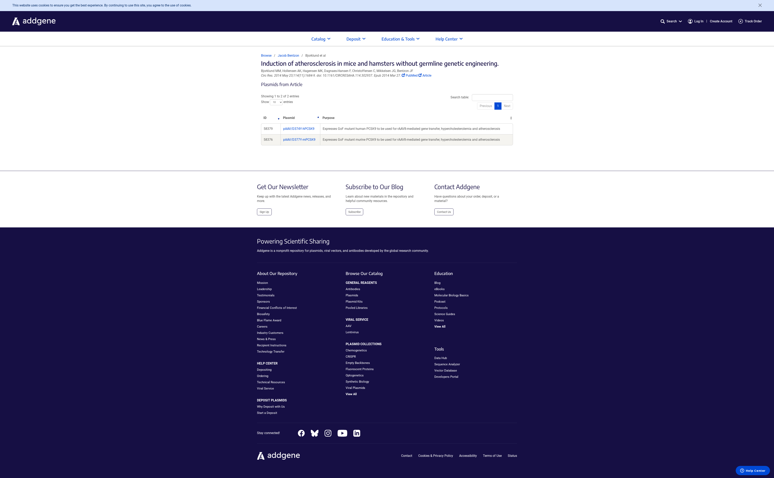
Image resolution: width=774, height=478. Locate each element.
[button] (671, 21)
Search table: (459, 97)
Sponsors (263, 301)
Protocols (441, 308)
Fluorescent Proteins (360, 369)
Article (426, 75)
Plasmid (289, 118)
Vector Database (445, 370)
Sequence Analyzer (447, 364)
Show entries (277, 102)
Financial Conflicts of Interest (277, 308)
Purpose (328, 118)
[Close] (759, 5)
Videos (439, 320)
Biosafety (263, 314)
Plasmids (352, 295)
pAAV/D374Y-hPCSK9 (298, 129)
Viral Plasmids (355, 388)
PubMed (412, 75)
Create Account (721, 21)
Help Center (447, 38)
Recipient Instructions (271, 345)
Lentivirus (352, 332)
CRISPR (351, 356)
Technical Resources (271, 382)
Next (507, 106)
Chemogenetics (356, 350)
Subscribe (354, 211)
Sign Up (264, 211)
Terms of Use (492, 456)
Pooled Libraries (357, 308)
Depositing (264, 370)
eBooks (439, 289)
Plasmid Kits (354, 301)
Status (512, 456)
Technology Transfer (270, 351)
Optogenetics (355, 375)
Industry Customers (270, 333)
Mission (262, 283)
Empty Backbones (358, 363)
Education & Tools (398, 38)
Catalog (318, 38)
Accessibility (468, 456)
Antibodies (353, 289)
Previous (486, 106)
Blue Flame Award (269, 320)
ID (264, 118)
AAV (349, 326)
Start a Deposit (267, 413)
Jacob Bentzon (288, 55)
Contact (406, 456)
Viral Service (265, 388)
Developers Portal (446, 377)
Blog (437, 283)
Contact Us (444, 211)
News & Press (266, 339)
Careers (262, 326)
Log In (698, 21)
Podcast (439, 301)
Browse (266, 55)
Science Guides (444, 314)
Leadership (264, 289)
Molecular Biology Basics (451, 295)
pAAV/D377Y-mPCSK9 (299, 140)
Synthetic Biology (357, 381)
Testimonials (266, 295)
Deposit (353, 38)
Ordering (262, 376)
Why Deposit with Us (271, 406)
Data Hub (440, 358)
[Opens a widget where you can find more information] (753, 471)
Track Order (753, 21)
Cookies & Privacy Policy (435, 456)
